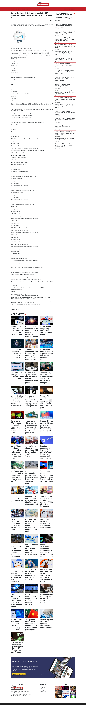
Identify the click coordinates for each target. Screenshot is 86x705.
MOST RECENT (17, 9)
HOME (12, 9)
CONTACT (28, 9)
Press (43, 686)
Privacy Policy (43, 691)
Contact (43, 688)
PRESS (23, 9)
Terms (43, 690)
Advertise (43, 687)
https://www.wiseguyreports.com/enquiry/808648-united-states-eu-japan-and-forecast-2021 (31, 104)
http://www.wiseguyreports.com (33, 304)
